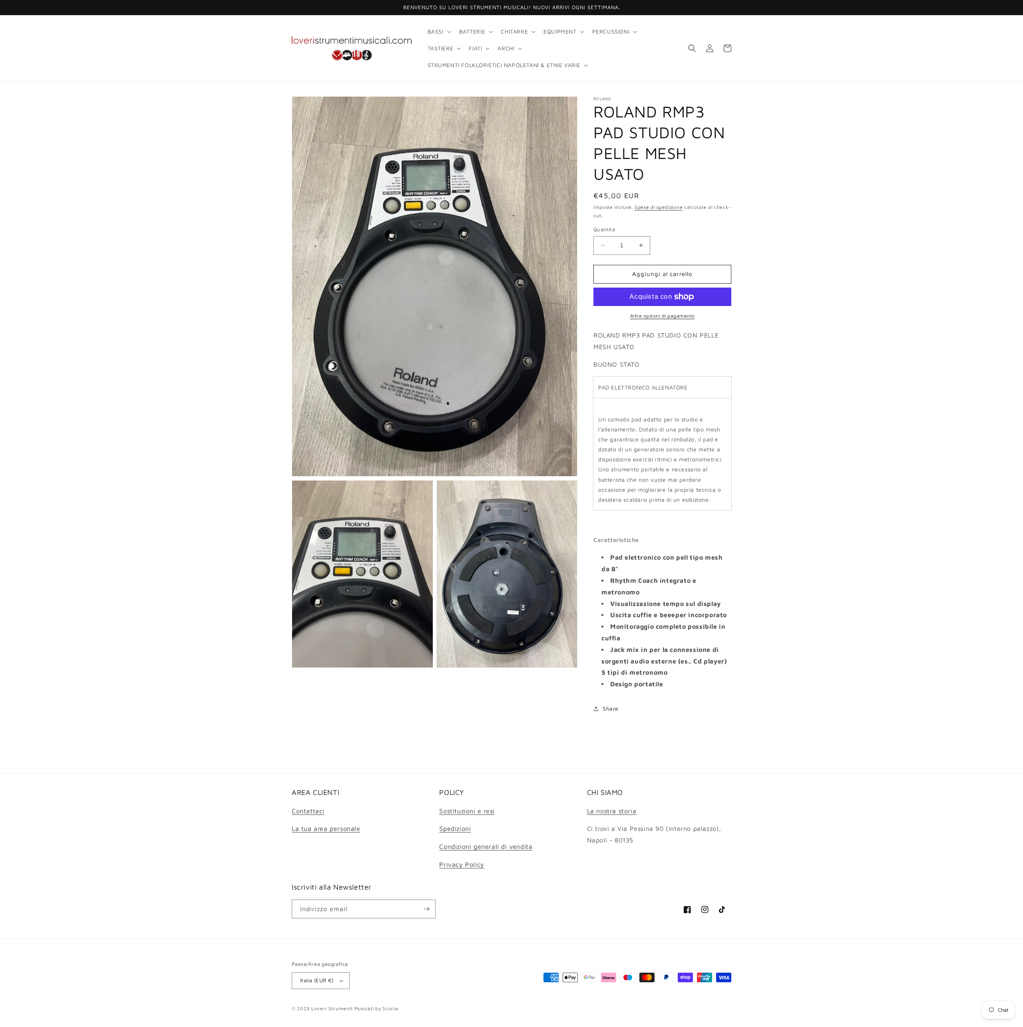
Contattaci (308, 810)
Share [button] (611, 708)
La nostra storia (612, 810)
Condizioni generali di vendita (485, 846)
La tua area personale (326, 828)
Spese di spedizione (659, 207)
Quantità (604, 229)
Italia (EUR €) (317, 980)
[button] (438, 31)
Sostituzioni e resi (466, 810)
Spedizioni (455, 828)
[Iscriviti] (426, 909)
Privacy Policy (461, 864)
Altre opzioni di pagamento (662, 316)
